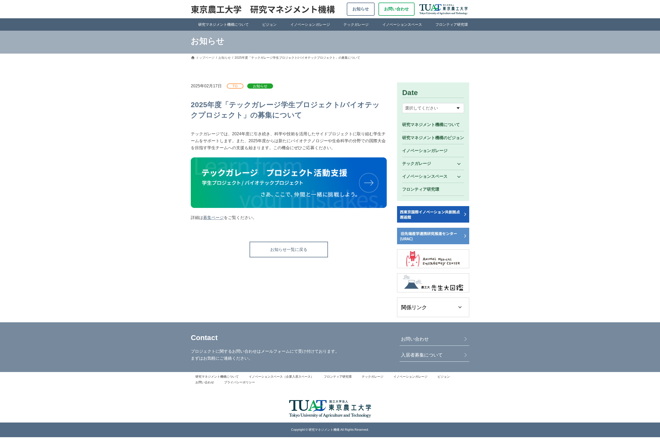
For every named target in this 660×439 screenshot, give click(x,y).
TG (235, 86)
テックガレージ (356, 24)
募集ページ (213, 217)
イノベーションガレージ (310, 24)
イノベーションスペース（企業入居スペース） (281, 376)
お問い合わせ (396, 9)
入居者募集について (422, 355)
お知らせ (360, 9)
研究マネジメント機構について (223, 24)
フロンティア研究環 (451, 24)
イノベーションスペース (402, 24)
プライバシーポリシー (239, 382)
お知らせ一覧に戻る (288, 249)
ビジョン (269, 24)
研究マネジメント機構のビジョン (433, 138)
